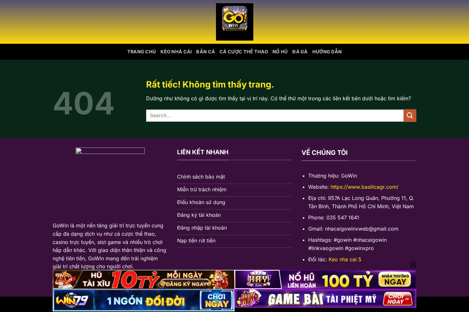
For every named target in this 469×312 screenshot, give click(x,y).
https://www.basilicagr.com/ (364, 187)
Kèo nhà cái (176, 51)
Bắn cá (205, 51)
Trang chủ (141, 51)
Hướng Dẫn (327, 51)
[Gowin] (234, 22)
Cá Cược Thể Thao (244, 51)
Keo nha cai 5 (345, 259)
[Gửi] (410, 115)
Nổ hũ (280, 51)
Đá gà (300, 51)
